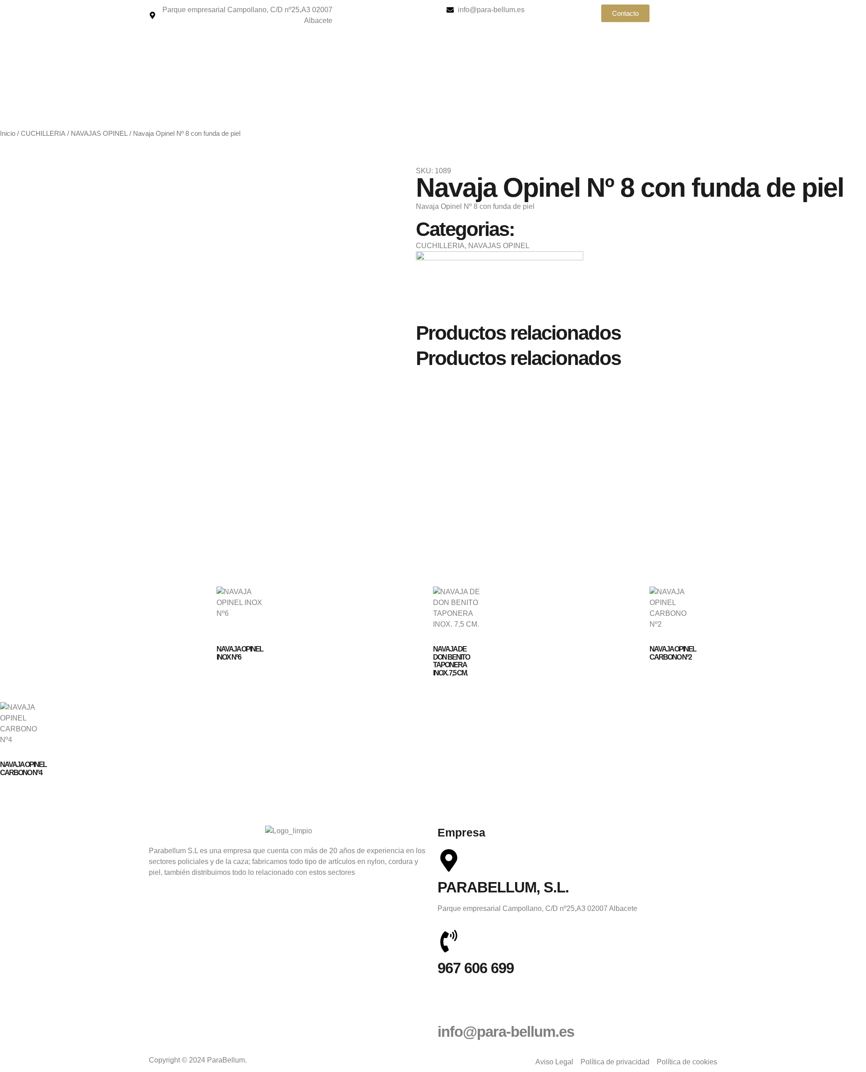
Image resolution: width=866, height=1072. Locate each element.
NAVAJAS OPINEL (99, 133)
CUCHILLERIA (43, 133)
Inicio (7, 133)
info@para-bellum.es (506, 1031)
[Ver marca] (499, 258)
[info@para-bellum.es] (449, 1004)
